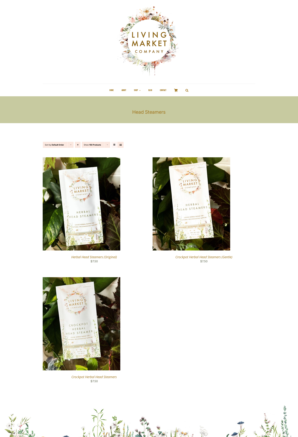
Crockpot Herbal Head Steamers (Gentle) (203, 257)
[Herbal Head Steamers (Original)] (81, 159)
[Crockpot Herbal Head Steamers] (81, 279)
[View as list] (120, 145)
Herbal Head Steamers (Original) (94, 257)
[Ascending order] (78, 145)
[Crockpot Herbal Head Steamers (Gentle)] (191, 159)
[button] (186, 90)
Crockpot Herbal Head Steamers (94, 377)
